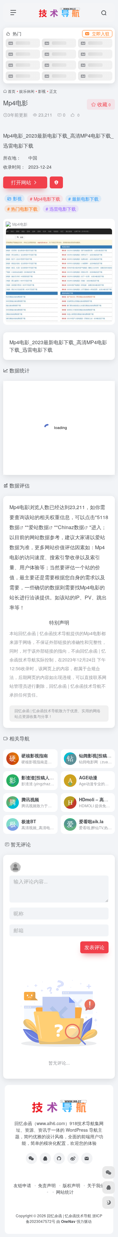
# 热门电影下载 (22, 209)
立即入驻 (101, 33)
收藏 (104, 104)
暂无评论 (21, 844)
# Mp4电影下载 (45, 199)
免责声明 (47, 1185)
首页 (11, 91)
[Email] (87, 1158)
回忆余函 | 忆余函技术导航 (69, 1215)
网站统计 (65, 1192)
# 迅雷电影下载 (61, 209)
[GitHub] (59, 1158)
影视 (42, 91)
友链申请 (22, 1185)
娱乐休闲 (26, 91)
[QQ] (45, 1158)
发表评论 (94, 947)
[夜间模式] (108, 1202)
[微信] (31, 1158)
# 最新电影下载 (83, 199)
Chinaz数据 (71, 527)
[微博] (73, 1158)
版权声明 (71, 1185)
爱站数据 (39, 527)
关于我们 (96, 1185)
